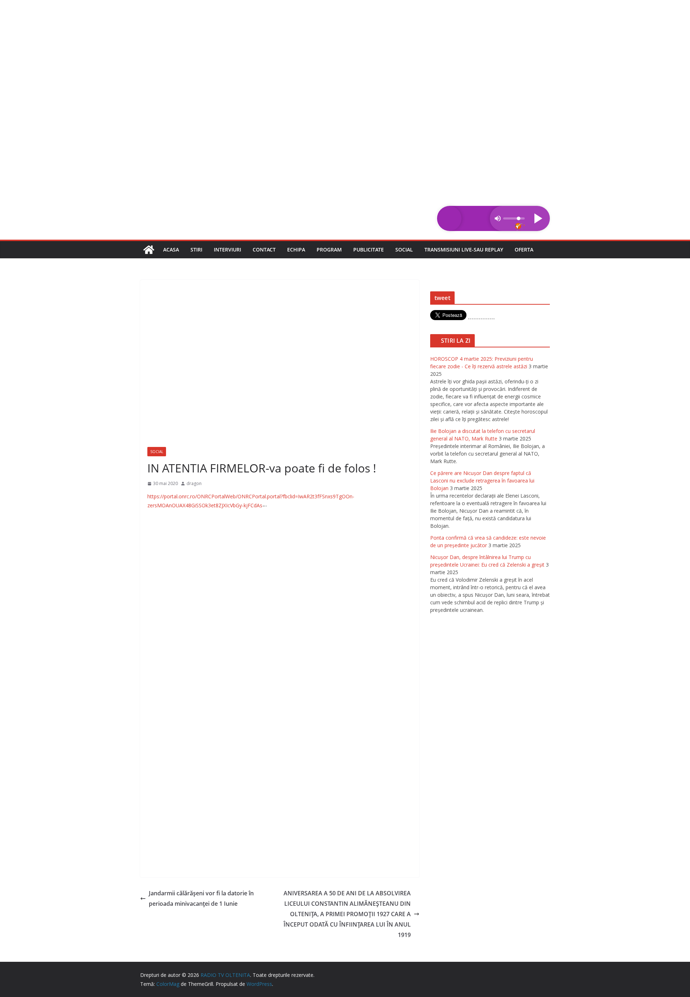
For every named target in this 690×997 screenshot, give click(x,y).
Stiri (196, 249)
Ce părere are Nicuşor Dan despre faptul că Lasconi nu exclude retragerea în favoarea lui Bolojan (482, 480)
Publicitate (368, 249)
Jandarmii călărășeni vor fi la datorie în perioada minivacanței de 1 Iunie (201, 898)
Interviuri (227, 249)
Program (329, 249)
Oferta (524, 249)
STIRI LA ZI (455, 341)
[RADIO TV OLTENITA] (345, 5)
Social (404, 249)
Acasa (171, 249)
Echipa (296, 249)
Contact (264, 249)
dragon (194, 483)
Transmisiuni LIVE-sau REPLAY (463, 249)
